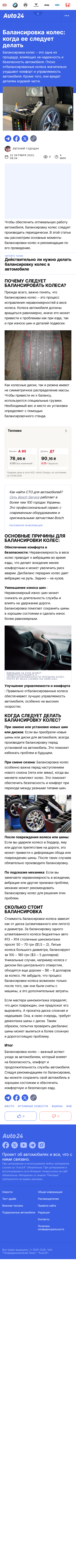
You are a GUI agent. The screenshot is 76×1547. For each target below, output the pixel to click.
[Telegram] (32, 1145)
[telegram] (8, 138)
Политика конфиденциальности (51, 1228)
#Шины (57, 1106)
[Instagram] (41, 1145)
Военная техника (12, 1205)
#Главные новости (33, 1106)
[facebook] (16, 138)
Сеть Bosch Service (24, 497)
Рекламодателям (48, 1198)
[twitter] (25, 138)
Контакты (43, 1219)
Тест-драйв (9, 1198)
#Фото (9, 1106)
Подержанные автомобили (18, 1212)
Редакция (44, 1212)
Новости (7, 1192)
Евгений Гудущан (26, 148)
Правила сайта (47, 1205)
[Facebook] (5, 1145)
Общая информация (50, 1192)
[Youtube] (23, 1145)
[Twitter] (14, 1145)
